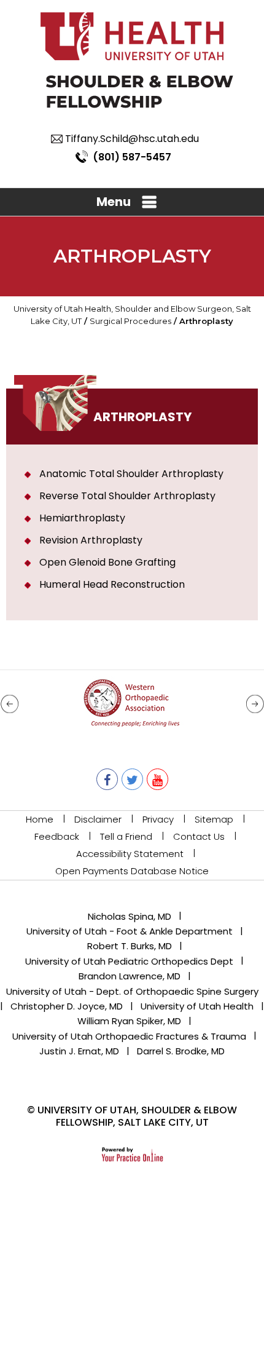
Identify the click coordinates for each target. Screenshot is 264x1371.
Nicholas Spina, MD (129, 916)
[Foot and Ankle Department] (139, 91)
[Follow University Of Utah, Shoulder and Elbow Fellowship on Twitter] (132, 779)
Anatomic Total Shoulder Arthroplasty (131, 474)
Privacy (158, 819)
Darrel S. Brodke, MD (181, 1051)
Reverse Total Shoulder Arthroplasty (127, 496)
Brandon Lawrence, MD (130, 976)
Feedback (56, 836)
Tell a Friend (126, 836)
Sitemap (214, 819)
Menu (113, 201)
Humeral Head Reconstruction (112, 584)
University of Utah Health (197, 1006)
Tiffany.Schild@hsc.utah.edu (132, 139)
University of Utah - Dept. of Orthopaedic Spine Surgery (132, 991)
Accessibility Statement (130, 853)
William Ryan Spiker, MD (129, 1020)
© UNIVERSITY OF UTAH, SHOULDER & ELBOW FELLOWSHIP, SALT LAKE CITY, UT (132, 1116)
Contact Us (199, 836)
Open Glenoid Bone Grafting (107, 562)
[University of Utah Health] (132, 36)
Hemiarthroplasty (82, 518)
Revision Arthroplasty (90, 540)
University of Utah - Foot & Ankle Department (129, 931)
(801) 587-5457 (132, 157)
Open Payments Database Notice (132, 870)
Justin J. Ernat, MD (79, 1051)
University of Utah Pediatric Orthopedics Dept (129, 961)
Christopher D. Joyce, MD (66, 1006)
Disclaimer (98, 819)
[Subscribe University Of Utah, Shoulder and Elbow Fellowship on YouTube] (157, 779)
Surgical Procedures (130, 321)
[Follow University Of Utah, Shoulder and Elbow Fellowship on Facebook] (107, 779)
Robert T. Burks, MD (129, 945)
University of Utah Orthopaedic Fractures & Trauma (129, 1036)
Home (39, 819)
